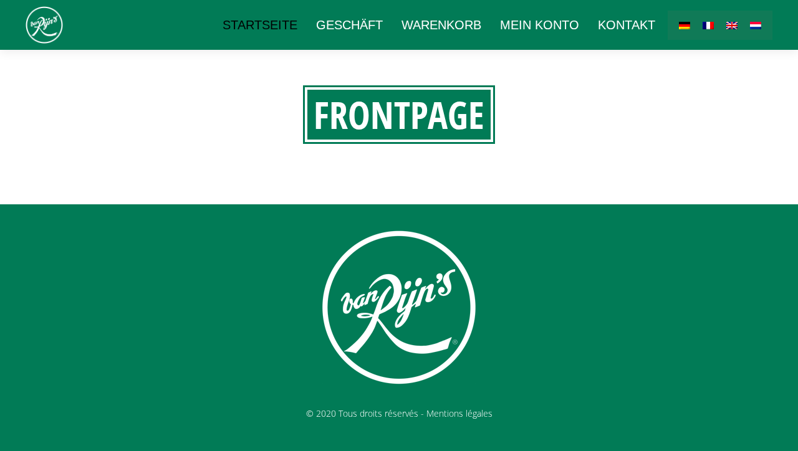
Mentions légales (459, 413)
